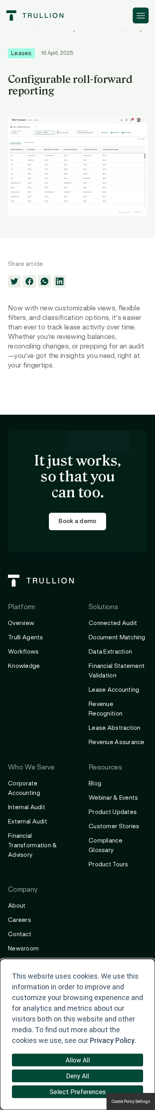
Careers (19, 920)
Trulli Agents (25, 638)
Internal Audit (26, 807)
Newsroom (23, 949)
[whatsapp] (44, 281)
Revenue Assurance (117, 742)
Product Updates (113, 812)
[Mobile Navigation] (141, 15)
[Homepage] (35, 15)
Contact (19, 934)
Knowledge (24, 666)
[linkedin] (59, 281)
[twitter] (14, 281)
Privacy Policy (112, 1040)
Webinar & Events (113, 798)
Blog (95, 784)
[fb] (29, 281)
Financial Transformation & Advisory (32, 845)
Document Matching (117, 638)
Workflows (23, 652)
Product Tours (108, 865)
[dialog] (77, 1034)
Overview (21, 623)
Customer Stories (114, 826)
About (16, 906)
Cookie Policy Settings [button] (130, 1101)
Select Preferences (78, 1092)
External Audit (27, 822)
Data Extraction (110, 652)
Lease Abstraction (115, 728)
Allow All (78, 1060)
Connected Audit (113, 623)
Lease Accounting (114, 690)
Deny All (77, 1076)
